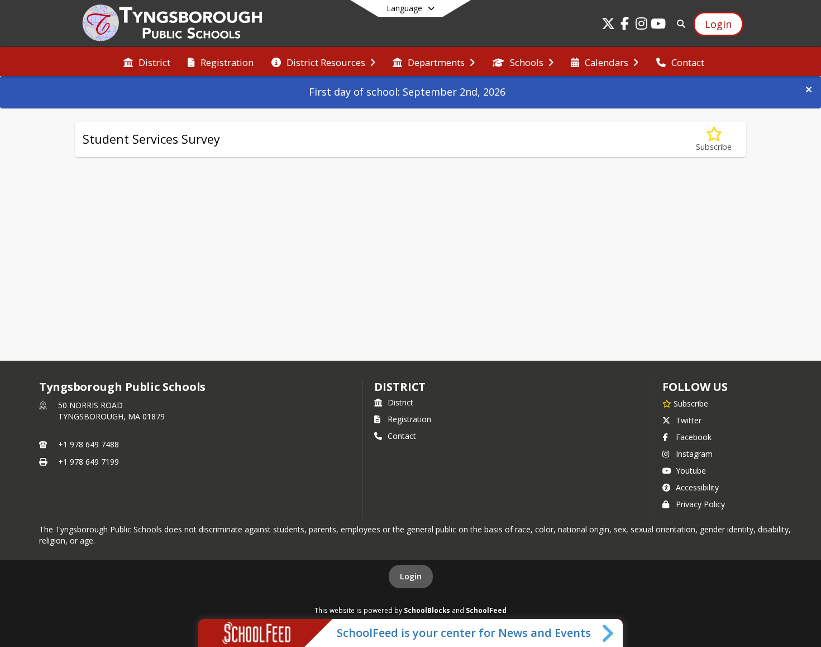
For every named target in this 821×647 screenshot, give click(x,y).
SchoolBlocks (427, 610)
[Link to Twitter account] (608, 25)
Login (411, 576)
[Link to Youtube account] (658, 25)
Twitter (688, 420)
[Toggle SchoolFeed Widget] (608, 633)
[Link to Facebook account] (625, 25)
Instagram (694, 453)
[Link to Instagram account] (641, 25)
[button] (808, 89)
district (400, 386)
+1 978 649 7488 (88, 444)
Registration (409, 419)
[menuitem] (147, 61)
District (400, 402)
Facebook (694, 437)
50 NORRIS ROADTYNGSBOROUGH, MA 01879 (111, 411)
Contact (402, 436)
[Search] (678, 23)
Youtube (691, 470)
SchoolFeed (486, 610)
